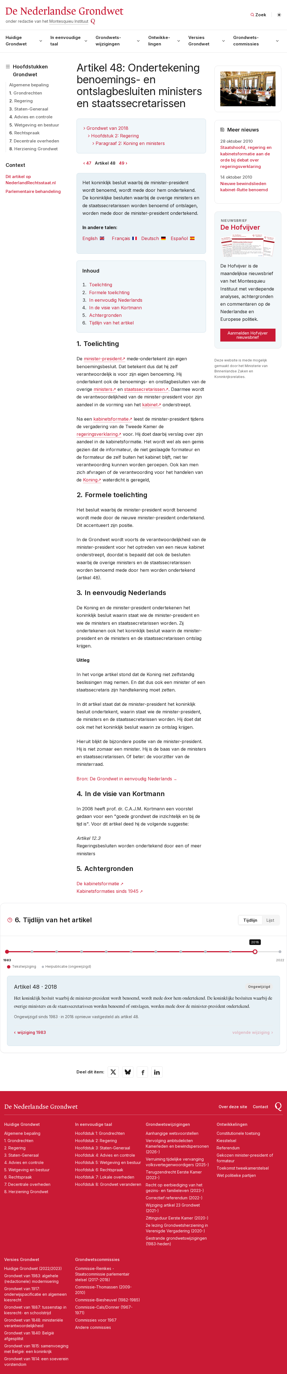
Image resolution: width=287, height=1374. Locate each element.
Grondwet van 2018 (107, 128)
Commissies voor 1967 (96, 1320)
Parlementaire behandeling (33, 191)
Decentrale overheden (36, 141)
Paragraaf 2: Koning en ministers (130, 143)
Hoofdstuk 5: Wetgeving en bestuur (108, 1162)
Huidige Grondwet (16, 41)
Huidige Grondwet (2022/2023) (33, 1268)
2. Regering (15, 1147)
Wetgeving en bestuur (36, 125)
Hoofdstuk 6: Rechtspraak (99, 1169)
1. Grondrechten (18, 1140)
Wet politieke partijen (236, 1175)
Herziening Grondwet (36, 148)
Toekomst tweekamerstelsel (243, 1168)
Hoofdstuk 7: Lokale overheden (104, 1177)
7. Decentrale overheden (27, 1184)
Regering (23, 100)
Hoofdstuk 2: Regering (115, 136)
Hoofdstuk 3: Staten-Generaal (102, 1147)
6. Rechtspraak (18, 1177)
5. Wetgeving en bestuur (27, 1169)
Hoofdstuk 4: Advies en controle (105, 1155)
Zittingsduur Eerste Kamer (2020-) (177, 1218)
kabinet (150, 404)
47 (88, 163)
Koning (90, 480)
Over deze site (233, 1106)
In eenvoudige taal (65, 41)
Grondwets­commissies (246, 41)
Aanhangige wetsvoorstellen (172, 1133)
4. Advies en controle (24, 1162)
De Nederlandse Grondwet (64, 11)
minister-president (103, 358)
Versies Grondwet (198, 41)
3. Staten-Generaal (21, 1155)
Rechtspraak (27, 132)
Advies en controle (33, 116)
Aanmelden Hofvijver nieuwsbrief (248, 335)
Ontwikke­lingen (159, 41)
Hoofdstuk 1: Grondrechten (100, 1133)
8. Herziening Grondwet (26, 1191)
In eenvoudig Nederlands (115, 300)
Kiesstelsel (226, 1140)
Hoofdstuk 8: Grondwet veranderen (108, 1184)
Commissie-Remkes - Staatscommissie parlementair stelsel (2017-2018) (102, 1274)
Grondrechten (27, 93)
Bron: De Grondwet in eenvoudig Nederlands (124, 778)
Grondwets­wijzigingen (108, 41)
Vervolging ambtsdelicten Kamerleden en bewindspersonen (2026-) (177, 1146)
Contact (260, 1106)
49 (121, 163)
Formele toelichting (109, 292)
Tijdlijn (250, 920)
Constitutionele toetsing (238, 1133)
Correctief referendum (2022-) (174, 1197)
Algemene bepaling (29, 84)
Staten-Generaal (31, 109)
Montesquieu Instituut (68, 21)
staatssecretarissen (144, 389)
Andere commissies (93, 1327)
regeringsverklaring (97, 434)
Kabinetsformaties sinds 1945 (107, 891)
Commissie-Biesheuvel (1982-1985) (107, 1299)
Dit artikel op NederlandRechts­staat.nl (31, 180)
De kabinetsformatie (98, 883)
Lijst (270, 920)
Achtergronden (105, 315)
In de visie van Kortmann (115, 307)
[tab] (97, 238)
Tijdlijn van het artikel (111, 323)
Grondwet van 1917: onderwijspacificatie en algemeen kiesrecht (35, 1294)
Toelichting (100, 284)
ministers (103, 389)
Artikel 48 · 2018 (35, 986)
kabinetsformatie (111, 419)
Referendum (228, 1147)
